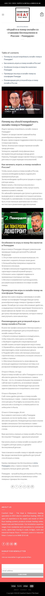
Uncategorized (22, 26)
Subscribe (22, 566)
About (16, 590)
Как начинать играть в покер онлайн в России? (22, 63)
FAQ (29, 590)
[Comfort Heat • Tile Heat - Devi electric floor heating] (22, 15)
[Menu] (3, 14)
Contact (23, 590)
